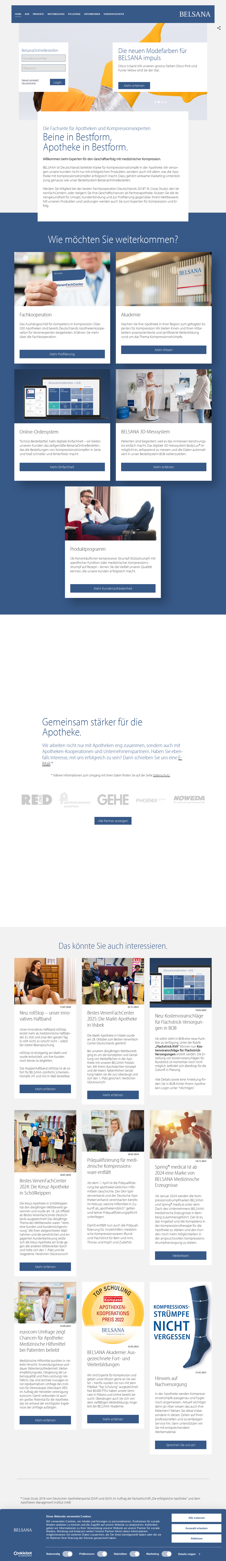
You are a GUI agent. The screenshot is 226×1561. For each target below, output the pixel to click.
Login (57, 82)
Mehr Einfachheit (62, 467)
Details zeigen (187, 1554)
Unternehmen (92, 14)
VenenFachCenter (114, 14)
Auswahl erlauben (196, 1528)
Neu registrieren (29, 83)
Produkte (38, 14)
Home (18, 14)
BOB (27, 14)
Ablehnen (197, 1538)
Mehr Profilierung (62, 354)
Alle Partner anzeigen (113, 820)
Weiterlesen (181, 1255)
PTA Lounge (74, 14)
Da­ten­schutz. (161, 775)
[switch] (102, 1554)
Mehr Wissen (164, 349)
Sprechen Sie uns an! (180, 1445)
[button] (155, 102)
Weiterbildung (55, 14)
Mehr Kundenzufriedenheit (113, 588)
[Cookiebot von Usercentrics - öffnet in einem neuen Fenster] (22, 1554)
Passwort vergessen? (30, 80)
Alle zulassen (196, 1517)
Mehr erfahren (134, 85)
